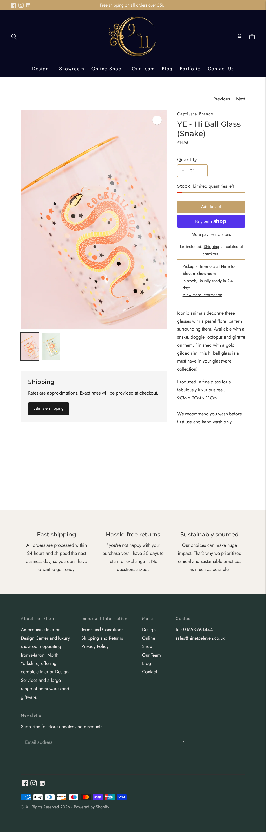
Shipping (211, 247)
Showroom (71, 68)
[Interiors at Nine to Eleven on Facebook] (13, 5)
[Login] (239, 36)
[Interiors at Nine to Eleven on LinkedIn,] (28, 5)
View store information (202, 295)
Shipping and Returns (102, 638)
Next (240, 99)
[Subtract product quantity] (182, 171)
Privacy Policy (95, 646)
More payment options (211, 234)
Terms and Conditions (102, 629)
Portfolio (190, 68)
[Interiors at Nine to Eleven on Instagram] (21, 5)
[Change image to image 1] (30, 346)
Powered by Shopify (91, 807)
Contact (149, 671)
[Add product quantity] (201, 171)
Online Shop (106, 68)
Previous (221, 99)
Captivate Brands (195, 114)
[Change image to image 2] (51, 346)
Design (40, 68)
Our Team (143, 68)
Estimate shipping (48, 408)
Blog (167, 68)
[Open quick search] (14, 36)
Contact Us (221, 68)
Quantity (187, 159)
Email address (38, 737)
